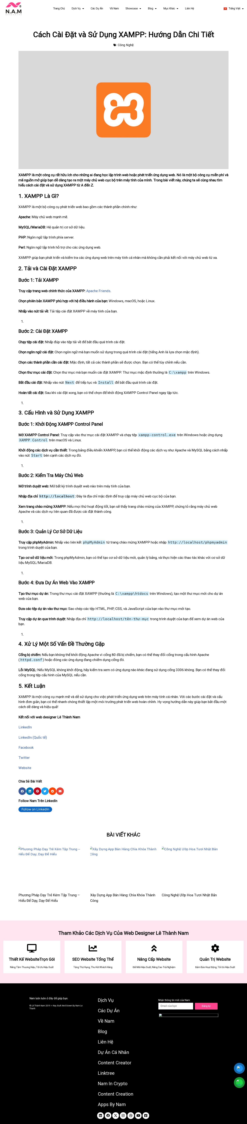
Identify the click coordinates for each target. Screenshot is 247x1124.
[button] (22, 791)
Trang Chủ (59, 8)
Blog (150, 8)
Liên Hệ (189, 8)
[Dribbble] (130, 1115)
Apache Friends (98, 291)
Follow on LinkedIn (35, 809)
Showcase (132, 8)
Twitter (24, 758)
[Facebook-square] (145, 1115)
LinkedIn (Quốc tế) (32, 737)
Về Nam (114, 8)
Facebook (26, 748)
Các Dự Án (97, 8)
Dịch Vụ (76, 8)
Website (24, 768)
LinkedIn (25, 727)
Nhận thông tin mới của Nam (174, 1000)
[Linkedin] (100, 1115)
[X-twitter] (115, 1115)
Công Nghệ (126, 45)
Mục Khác (169, 8)
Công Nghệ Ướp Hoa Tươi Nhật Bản (189, 895)
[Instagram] (123, 1115)
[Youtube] (138, 1115)
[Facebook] (108, 1115)
